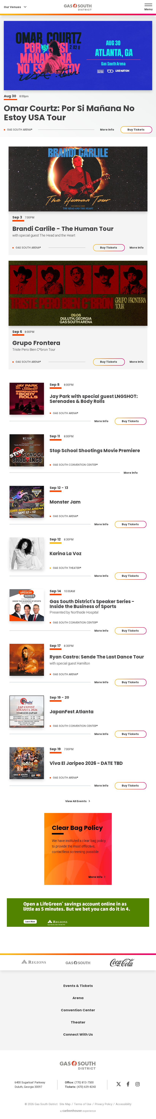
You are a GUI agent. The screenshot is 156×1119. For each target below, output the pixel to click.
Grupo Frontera (36, 343)
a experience (78, 1110)
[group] (78, 201)
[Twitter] (118, 1084)
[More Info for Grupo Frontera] (78, 293)
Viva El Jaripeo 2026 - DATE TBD (86, 763)
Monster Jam (65, 502)
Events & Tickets (78, 985)
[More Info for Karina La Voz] (27, 553)
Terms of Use (82, 1104)
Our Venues (12, 7)
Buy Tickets (135, 130)
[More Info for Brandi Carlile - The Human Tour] (78, 179)
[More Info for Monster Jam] (27, 502)
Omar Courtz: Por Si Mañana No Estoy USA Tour (69, 113)
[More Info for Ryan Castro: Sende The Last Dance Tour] (27, 660)
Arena (78, 997)
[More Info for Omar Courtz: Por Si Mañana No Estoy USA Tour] (78, 55)
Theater (78, 1022)
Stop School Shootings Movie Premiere (95, 450)
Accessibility (123, 1104)
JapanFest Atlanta (72, 711)
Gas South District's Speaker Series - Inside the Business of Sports (92, 604)
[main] (78, 465)
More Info (107, 129)
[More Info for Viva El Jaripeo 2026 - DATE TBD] (27, 763)
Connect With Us (78, 1034)
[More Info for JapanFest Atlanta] (27, 712)
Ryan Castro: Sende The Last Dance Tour (97, 656)
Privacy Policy (103, 1104)
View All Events (76, 801)
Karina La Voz (65, 553)
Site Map (65, 1104)
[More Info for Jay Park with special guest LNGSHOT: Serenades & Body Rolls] (27, 399)
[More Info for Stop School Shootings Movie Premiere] (27, 450)
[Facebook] (128, 1084)
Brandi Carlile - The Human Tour (63, 228)
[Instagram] (137, 1084)
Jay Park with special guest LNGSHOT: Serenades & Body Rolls (94, 399)
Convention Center (78, 1010)
